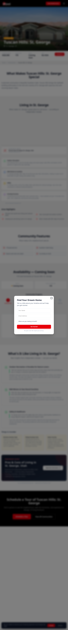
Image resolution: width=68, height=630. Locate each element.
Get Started (34, 326)
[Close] (51, 298)
